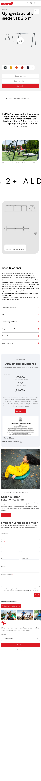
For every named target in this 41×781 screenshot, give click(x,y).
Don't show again (20, 650)
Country (3, 634)
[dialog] (20, 390)
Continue (20, 645)
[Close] (38, 622)
